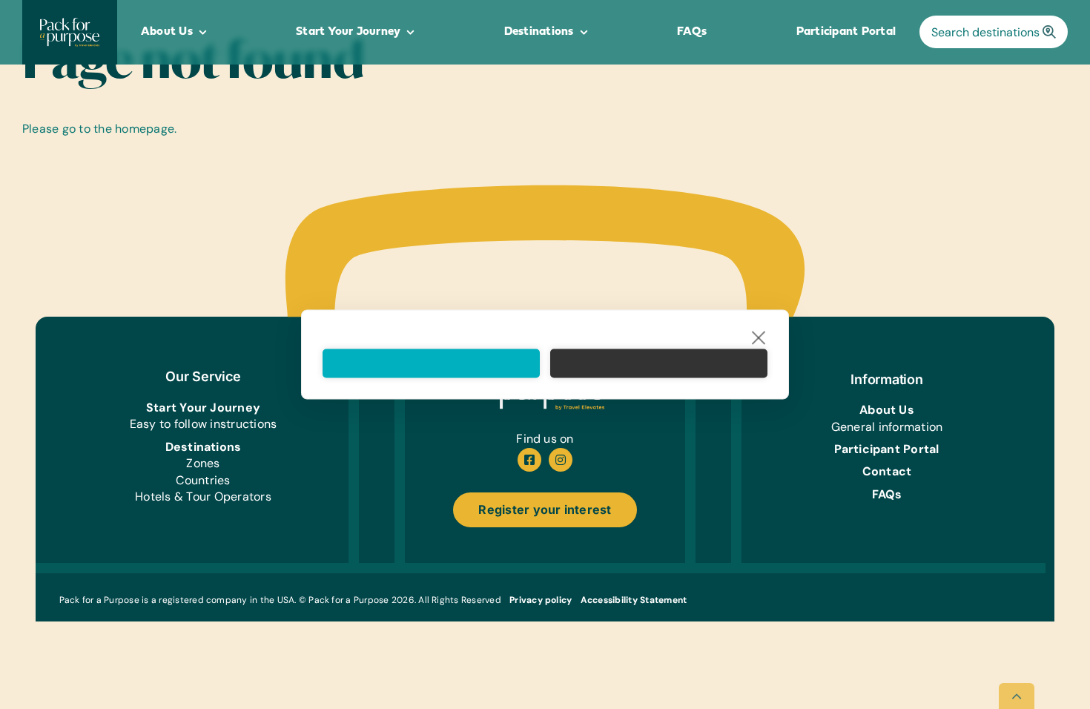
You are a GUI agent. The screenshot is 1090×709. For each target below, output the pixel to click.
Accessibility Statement (634, 600)
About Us (886, 410)
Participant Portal (886, 449)
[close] (758, 337)
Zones (202, 463)
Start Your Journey (203, 407)
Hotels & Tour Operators (203, 496)
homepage (144, 128)
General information (887, 427)
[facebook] (529, 460)
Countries (203, 480)
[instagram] (560, 460)
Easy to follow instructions (203, 424)
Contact (887, 471)
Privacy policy (540, 600)
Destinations (203, 447)
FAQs (887, 494)
